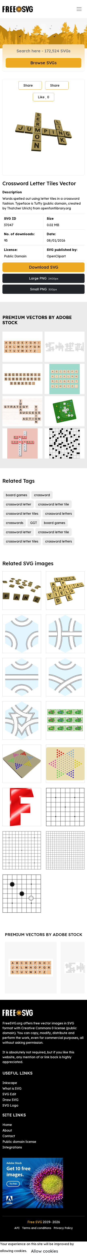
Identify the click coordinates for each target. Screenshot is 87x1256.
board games (16, 495)
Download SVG (43, 267)
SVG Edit (9, 1094)
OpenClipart (56, 256)
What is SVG (11, 1088)
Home (7, 1125)
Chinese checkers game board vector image (21, 772)
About (7, 1130)
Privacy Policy (63, 1228)
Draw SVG (10, 1100)
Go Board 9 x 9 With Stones (21, 904)
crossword (42, 495)
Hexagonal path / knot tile (21, 645)
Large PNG (43, 278)
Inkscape (9, 1083)
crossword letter (18, 504)
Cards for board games (65, 731)
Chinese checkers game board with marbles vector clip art (65, 770)
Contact (8, 1136)
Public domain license (19, 1142)
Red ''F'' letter (17, 821)
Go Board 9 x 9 (61, 821)
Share (28, 85)
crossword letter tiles (22, 514)
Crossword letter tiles (22, 601)
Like (43, 97)
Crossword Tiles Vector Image (65, 601)
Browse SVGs (43, 62)
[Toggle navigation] (79, 9)
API (17, 1228)
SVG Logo (10, 1105)
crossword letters (58, 514)
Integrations (12, 1147)
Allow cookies (44, 1251)
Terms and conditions (36, 1228)
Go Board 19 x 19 (63, 864)
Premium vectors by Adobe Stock (37, 320)
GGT (33, 523)
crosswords (14, 523)
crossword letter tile (53, 504)
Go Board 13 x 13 (20, 864)
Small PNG (43, 289)
